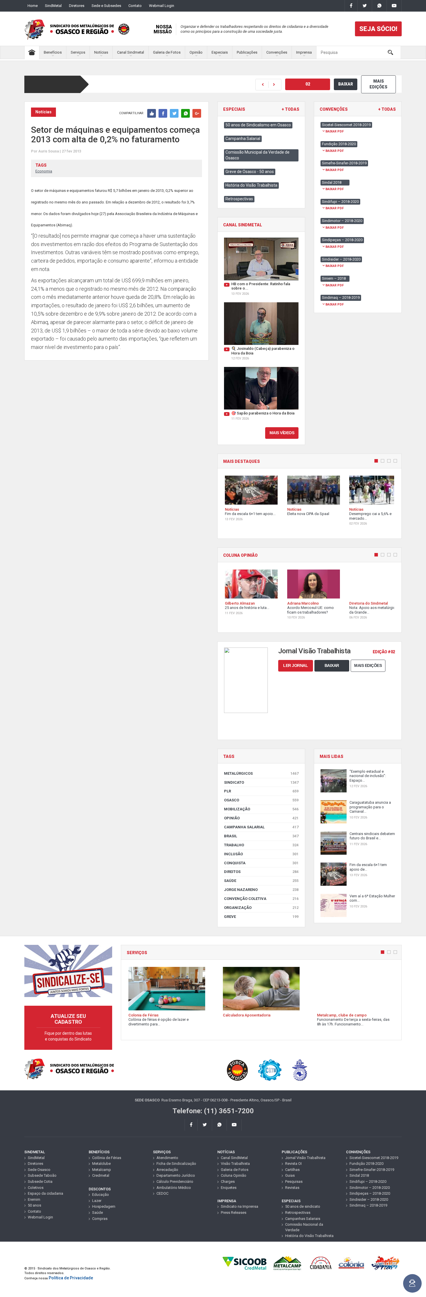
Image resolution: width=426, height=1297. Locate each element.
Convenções (276, 52)
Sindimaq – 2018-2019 (368, 1205)
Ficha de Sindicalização (176, 1163)
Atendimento (167, 1158)
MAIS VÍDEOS (282, 432)
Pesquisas (294, 1181)
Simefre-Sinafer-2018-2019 (371, 1169)
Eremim (34, 1199)
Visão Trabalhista (235, 1163)
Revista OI (293, 1163)
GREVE (261, 916)
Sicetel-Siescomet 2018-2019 (373, 1158)
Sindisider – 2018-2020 (368, 1199)
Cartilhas (292, 1169)
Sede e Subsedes (106, 5)
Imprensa (304, 52)
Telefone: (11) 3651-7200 (213, 1111)
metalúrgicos (261, 773)
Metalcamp (101, 1169)
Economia (43, 171)
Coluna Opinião (233, 1175)
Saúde (261, 880)
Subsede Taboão (42, 1175)
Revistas (292, 1187)
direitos (261, 871)
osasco (261, 800)
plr (261, 791)
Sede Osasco (39, 1169)
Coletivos (35, 1187)
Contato (135, 5)
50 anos (34, 1205)
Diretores (76, 5)
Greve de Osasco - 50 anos (249, 171)
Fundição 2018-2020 (366, 1163)
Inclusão (261, 854)
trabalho (261, 845)
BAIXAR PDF (334, 131)
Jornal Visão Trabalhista (305, 1158)
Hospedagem (103, 1206)
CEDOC (162, 1193)
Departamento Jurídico (175, 1175)
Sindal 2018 (359, 1175)
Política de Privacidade (71, 1278)
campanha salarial (261, 827)
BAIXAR (345, 84)
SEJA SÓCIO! (378, 28)
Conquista (261, 863)
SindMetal (53, 5)
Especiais (220, 52)
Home (33, 5)
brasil (261, 836)
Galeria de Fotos (167, 52)
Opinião (196, 52)
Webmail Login (161, 5)
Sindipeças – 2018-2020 (369, 1193)
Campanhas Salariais (302, 1218)
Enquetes (228, 1187)
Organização (261, 907)
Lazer (96, 1200)
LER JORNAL (295, 665)
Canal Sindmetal (130, 52)
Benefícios (53, 52)
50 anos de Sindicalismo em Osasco (258, 125)
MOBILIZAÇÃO (261, 809)
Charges (228, 1181)
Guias (290, 1175)
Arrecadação (167, 1169)
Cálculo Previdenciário (174, 1181)
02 (307, 84)
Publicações (247, 52)
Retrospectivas (239, 199)
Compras (100, 1218)
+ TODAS (290, 109)
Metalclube (101, 1163)
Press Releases (233, 1212)
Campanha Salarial (242, 138)
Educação (100, 1194)
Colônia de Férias (106, 1158)
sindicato (261, 782)
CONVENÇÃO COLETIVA (261, 898)
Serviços (78, 52)
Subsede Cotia (40, 1181)
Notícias (101, 52)
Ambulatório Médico (173, 1187)
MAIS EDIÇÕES (378, 84)
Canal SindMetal (234, 1158)
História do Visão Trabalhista (251, 185)
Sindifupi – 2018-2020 (367, 1181)
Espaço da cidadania (45, 1193)
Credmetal (100, 1175)
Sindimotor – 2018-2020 (369, 1187)
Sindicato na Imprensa (239, 1206)
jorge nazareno (261, 889)
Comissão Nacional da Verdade (304, 1227)
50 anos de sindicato (302, 1206)
